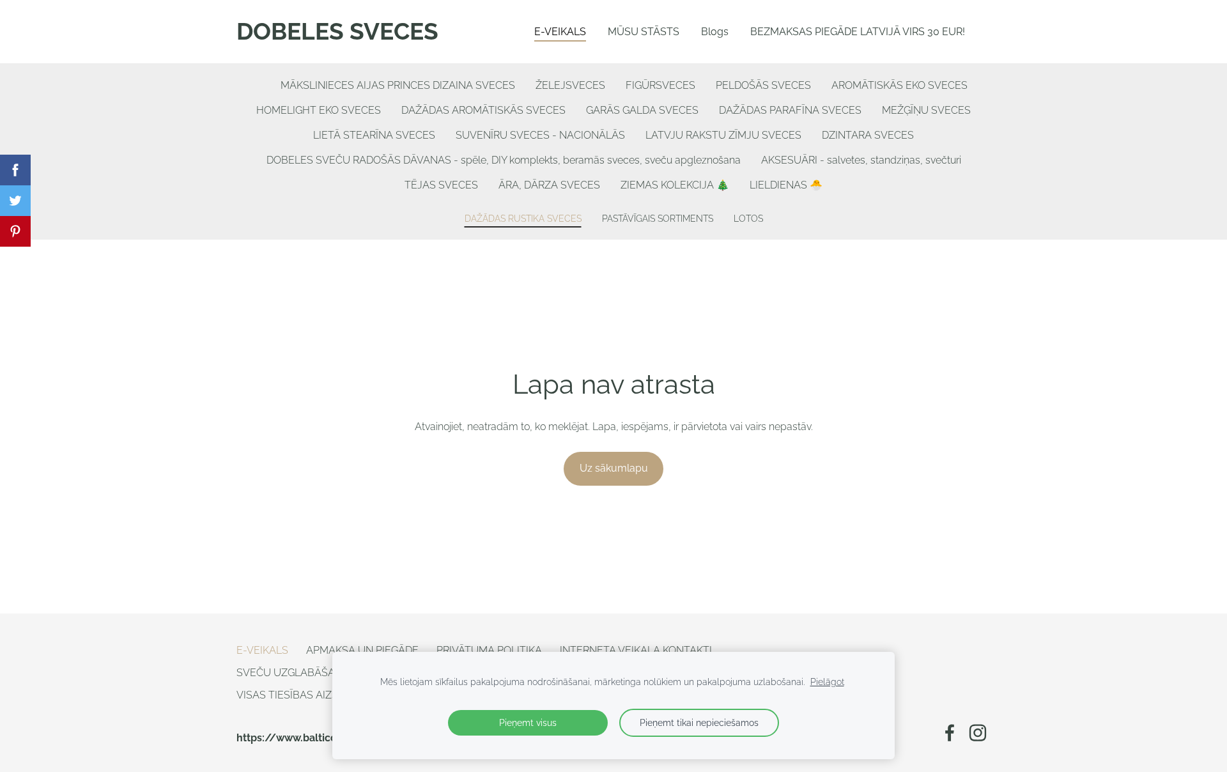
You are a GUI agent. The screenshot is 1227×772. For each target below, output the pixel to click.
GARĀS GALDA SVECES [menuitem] (642, 110)
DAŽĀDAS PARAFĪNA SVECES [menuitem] (790, 110)
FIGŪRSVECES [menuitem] (660, 85)
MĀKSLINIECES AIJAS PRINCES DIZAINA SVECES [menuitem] (398, 85)
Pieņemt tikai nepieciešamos (699, 722)
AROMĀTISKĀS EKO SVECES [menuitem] (899, 85)
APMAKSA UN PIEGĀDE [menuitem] (362, 650)
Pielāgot (827, 681)
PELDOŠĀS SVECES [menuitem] (763, 85)
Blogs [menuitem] (715, 32)
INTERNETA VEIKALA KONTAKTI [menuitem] (636, 650)
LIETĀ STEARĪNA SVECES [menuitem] (374, 135)
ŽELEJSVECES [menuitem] (570, 85)
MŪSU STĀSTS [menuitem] (643, 32)
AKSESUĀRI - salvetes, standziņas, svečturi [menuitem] (861, 160)
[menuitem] (260, 82)
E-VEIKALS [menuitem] (560, 32)
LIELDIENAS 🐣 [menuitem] (786, 185)
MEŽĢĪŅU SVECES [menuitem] (926, 110)
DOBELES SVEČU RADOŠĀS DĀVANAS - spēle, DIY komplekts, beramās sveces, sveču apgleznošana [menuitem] (503, 160)
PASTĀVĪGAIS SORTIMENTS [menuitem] (657, 218)
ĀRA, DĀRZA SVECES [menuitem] (549, 185)
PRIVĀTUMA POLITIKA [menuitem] (489, 650)
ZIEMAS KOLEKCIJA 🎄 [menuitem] (675, 185)
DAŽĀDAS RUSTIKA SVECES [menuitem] (523, 218)
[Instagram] (978, 733)
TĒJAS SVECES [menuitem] (441, 185)
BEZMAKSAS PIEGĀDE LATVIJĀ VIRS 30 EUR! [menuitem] (857, 32)
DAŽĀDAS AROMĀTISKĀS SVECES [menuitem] (483, 110)
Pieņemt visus (528, 722)
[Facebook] (949, 733)
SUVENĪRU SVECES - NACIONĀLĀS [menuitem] (540, 135)
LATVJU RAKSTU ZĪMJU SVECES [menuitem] (723, 135)
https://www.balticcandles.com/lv (323, 738)
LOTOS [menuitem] (748, 218)
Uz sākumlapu (614, 468)
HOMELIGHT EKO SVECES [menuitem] (318, 110)
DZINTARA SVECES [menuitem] (868, 135)
